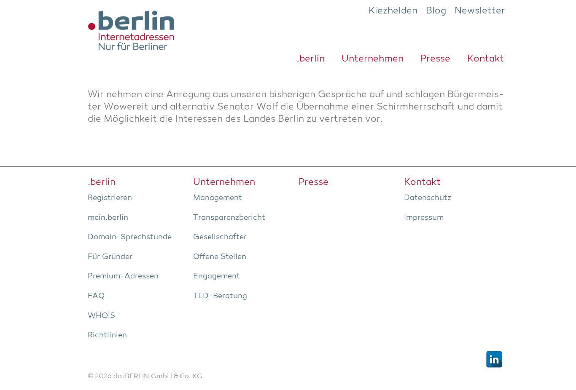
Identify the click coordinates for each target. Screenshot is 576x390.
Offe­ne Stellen (219, 257)
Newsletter (480, 11)
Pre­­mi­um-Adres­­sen (123, 276)
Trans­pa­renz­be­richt (229, 218)
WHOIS (101, 316)
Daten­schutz (427, 198)
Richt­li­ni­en (107, 335)
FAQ (96, 296)
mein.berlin (108, 218)
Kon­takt (485, 59)
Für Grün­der (110, 257)
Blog (436, 11)
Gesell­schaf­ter (220, 237)
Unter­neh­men (373, 59)
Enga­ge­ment (216, 276)
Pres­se (435, 59)
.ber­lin (311, 59)
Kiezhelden (393, 11)
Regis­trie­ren (110, 198)
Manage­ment (217, 198)
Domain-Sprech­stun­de (130, 237)
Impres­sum (424, 218)
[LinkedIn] (494, 359)
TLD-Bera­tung (220, 296)
